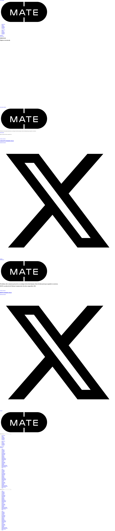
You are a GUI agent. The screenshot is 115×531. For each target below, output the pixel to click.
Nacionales (3, 482)
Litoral (3, 461)
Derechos (3, 26)
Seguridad (3, 27)
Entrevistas (3, 454)
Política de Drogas (4, 465)
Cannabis (3, 450)
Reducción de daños (5, 486)
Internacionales (4, 458)
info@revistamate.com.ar (6, 292)
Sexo (2, 467)
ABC (2, 469)
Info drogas (3, 24)
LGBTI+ (3, 460)
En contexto (3, 473)
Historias (3, 456)
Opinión (3, 464)
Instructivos (3, 520)
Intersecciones (4, 459)
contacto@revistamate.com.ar (7, 140)
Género (3, 455)
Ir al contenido (2, 0)
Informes (3, 457)
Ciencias (3, 25)
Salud (2, 30)
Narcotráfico (3, 462)
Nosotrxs (3, 28)
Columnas (3, 451)
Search (1, 489)
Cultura (3, 452)
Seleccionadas (4, 466)
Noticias (3, 463)
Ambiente (3, 449)
